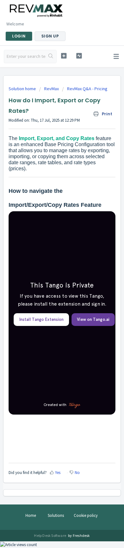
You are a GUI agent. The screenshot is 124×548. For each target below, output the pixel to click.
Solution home (23, 88)
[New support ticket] (64, 55)
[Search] (51, 56)
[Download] (50, 274)
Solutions (56, 515)
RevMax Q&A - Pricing (87, 88)
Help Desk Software (50, 535)
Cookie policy (86, 515)
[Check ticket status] (79, 55)
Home (30, 515)
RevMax (51, 88)
